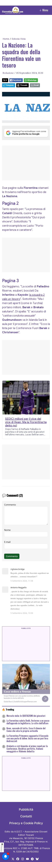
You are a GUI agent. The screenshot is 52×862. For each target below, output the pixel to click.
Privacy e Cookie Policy (26, 823)
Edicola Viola (19, 38)
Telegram (10, 85)
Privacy (1, 848)
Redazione (8, 72)
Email (36, 85)
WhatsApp (31, 80)
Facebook (17, 80)
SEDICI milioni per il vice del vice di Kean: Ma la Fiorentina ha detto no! (26, 422)
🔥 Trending (8, 709)
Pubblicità (26, 809)
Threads (23, 85)
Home (6, 38)
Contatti (26, 816)
